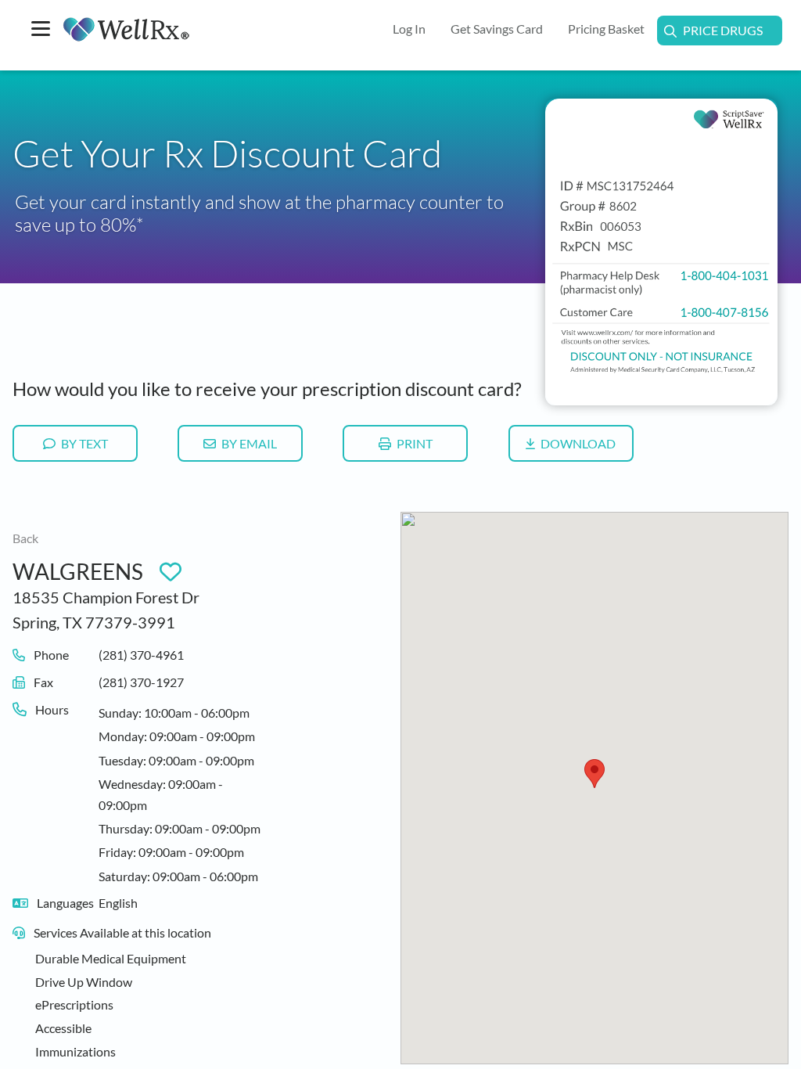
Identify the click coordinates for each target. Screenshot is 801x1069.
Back (25, 538)
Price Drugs (723, 30)
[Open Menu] (41, 30)
